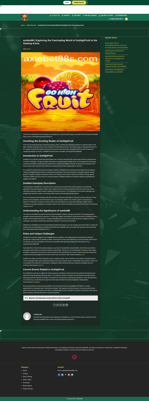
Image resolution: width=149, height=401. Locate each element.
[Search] (126, 19)
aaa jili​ (82, 254)
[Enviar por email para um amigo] (60, 305)
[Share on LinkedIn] (66, 305)
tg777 (32, 206)
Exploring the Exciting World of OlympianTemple (114, 52)
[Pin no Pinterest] (63, 305)
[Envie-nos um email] (65, 374)
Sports (67, 15)
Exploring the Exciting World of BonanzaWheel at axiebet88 (114, 71)
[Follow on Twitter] (62, 374)
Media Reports (117, 19)
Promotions (122, 15)
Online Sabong (91, 15)
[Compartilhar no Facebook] (54, 305)
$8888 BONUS (79, 2)
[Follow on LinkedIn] (72, 374)
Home (23, 25)
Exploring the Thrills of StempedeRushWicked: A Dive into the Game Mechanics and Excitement (116, 45)
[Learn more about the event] (74, 9)
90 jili (48, 229)
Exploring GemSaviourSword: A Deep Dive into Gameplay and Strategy (114, 59)
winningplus (36, 282)
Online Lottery (107, 15)
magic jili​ (40, 265)
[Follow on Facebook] (59, 374)
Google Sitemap (28, 388)
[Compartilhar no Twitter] (57, 305)
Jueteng (77, 15)
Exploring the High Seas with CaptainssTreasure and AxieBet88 (115, 65)
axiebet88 (56, 15)
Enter (67, 2)
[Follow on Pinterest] (69, 374)
